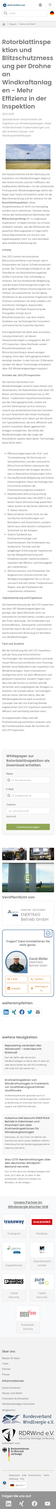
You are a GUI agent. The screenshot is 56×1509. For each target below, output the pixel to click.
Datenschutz (34, 1475)
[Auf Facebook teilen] (22, 1012)
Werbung (13, 1478)
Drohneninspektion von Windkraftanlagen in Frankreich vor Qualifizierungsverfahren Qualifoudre (27, 1085)
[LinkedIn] (8, 1503)
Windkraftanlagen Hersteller (18, 1404)
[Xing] (21, 1503)
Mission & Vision (11, 1358)
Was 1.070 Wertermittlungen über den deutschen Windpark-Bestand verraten (28, 1163)
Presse (6, 1374)
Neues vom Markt (12, 1393)
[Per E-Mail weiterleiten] (38, 1012)
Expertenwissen (11, 1387)
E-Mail (9, 789)
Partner (6, 1369)
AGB (24, 1475)
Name (9, 773)
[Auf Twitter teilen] (30, 1012)
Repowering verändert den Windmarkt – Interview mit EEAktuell (23, 1049)
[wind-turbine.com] (4, 24)
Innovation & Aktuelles (15, 1398)
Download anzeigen (28, 827)
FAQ (22, 1478)
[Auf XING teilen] (14, 1012)
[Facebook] (34, 1503)
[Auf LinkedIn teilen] (6, 1012)
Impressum (14, 1475)
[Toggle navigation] (50, 4)
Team (5, 1363)
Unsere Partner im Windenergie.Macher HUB (28, 1204)
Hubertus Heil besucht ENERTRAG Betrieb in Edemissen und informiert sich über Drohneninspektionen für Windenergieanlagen (27, 1125)
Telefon (11, 804)
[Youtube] (47, 1503)
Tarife (46, 1475)
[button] (52, 13)
